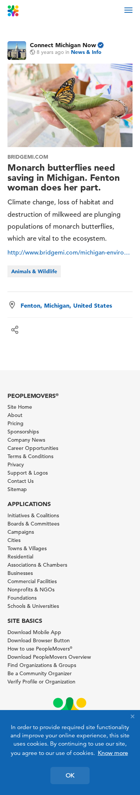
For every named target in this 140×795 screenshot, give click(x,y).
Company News (26, 439)
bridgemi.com (27, 156)
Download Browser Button (38, 640)
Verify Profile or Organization (41, 681)
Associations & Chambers (37, 564)
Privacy (15, 464)
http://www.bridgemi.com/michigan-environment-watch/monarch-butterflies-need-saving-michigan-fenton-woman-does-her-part (70, 252)
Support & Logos (27, 472)
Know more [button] (113, 753)
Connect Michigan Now (63, 45)
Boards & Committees (33, 523)
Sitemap (17, 489)
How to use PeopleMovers (39, 648)
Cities (14, 540)
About (14, 415)
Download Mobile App (34, 632)
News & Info (86, 52)
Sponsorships (23, 431)
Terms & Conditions (30, 456)
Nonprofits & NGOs (31, 589)
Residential (20, 556)
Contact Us (20, 481)
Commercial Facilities (32, 581)
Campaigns (20, 532)
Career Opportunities (32, 448)
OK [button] (70, 775)
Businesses (20, 573)
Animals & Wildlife (34, 271)
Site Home (19, 406)
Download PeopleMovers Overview (49, 657)
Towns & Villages (27, 548)
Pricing (15, 423)
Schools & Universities (33, 606)
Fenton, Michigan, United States (66, 305)
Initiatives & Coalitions (33, 515)
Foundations (22, 597)
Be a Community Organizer (39, 673)
